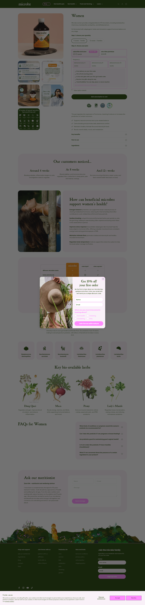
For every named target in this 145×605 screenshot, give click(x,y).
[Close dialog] (103, 278)
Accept (117, 598)
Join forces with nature (89, 323)
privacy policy (9, 601)
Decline (133, 598)
